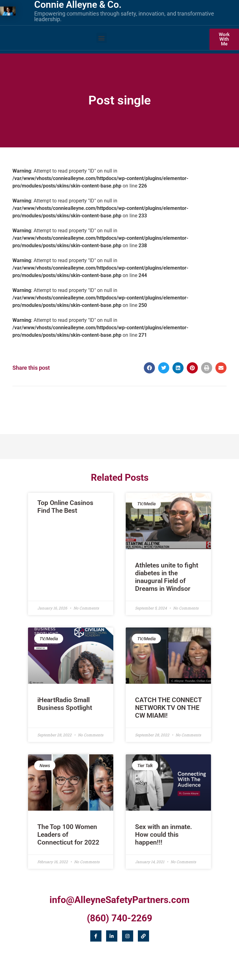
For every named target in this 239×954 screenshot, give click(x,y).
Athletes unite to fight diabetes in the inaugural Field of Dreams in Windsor (166, 577)
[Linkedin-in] (111, 936)
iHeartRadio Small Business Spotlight (64, 703)
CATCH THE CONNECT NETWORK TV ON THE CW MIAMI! (168, 707)
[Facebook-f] (95, 936)
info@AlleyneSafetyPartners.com (119, 899)
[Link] (143, 936)
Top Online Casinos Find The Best (65, 506)
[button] (101, 38)
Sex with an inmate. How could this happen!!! (163, 834)
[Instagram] (127, 936)
